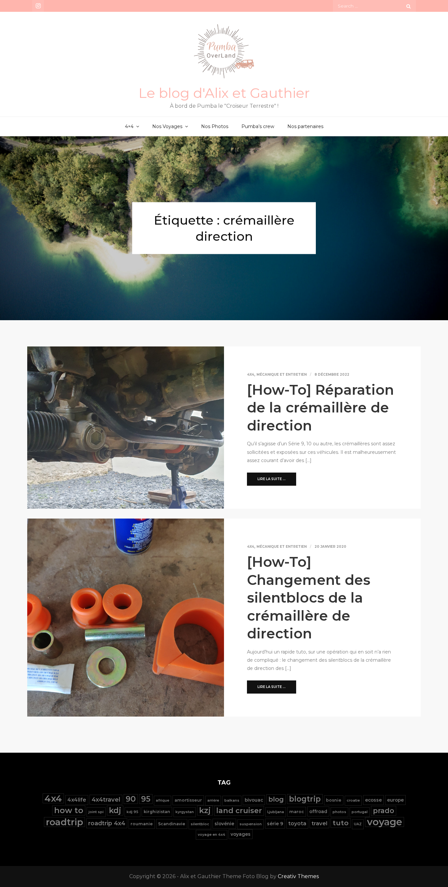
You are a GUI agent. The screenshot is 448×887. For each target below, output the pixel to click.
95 (146, 799)
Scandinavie (171, 823)
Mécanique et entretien (281, 374)
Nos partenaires (305, 126)
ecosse (373, 800)
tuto (341, 823)
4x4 (250, 374)
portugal (360, 812)
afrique (162, 800)
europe (395, 800)
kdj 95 (132, 812)
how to (68, 810)
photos (339, 812)
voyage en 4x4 (211, 834)
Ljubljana (275, 812)
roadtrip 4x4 (106, 823)
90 (131, 799)
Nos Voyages (167, 126)
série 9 (275, 823)
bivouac (254, 800)
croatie (353, 800)
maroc (296, 811)
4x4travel (106, 799)
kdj (115, 810)
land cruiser (239, 810)
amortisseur (188, 800)
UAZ (358, 824)
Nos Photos (214, 126)
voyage (384, 822)
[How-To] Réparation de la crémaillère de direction (320, 407)
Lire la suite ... (271, 479)
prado (383, 811)
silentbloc (200, 824)
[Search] (408, 6)
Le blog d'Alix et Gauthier (224, 92)
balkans (231, 800)
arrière (213, 800)
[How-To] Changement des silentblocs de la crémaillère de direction (308, 597)
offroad (318, 811)
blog (276, 799)
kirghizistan (157, 811)
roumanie (142, 823)
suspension (250, 824)
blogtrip (305, 799)
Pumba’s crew (257, 126)
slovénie (224, 823)
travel (319, 823)
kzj (205, 810)
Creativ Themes (298, 876)
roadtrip (64, 822)
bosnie (333, 800)
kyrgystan (184, 812)
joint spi (96, 812)
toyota (297, 823)
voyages (241, 834)
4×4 (129, 126)
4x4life (76, 800)
